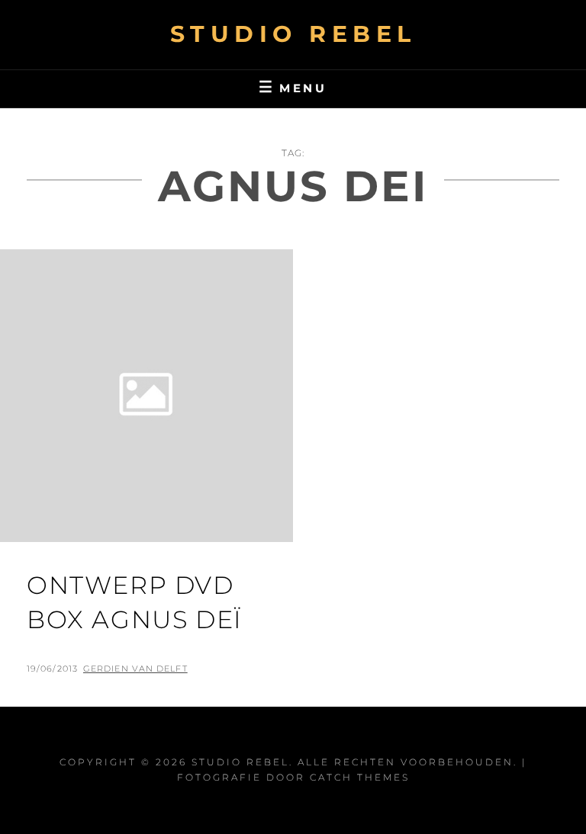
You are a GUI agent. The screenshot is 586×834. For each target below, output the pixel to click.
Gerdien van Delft (135, 668)
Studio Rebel (293, 34)
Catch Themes (360, 777)
